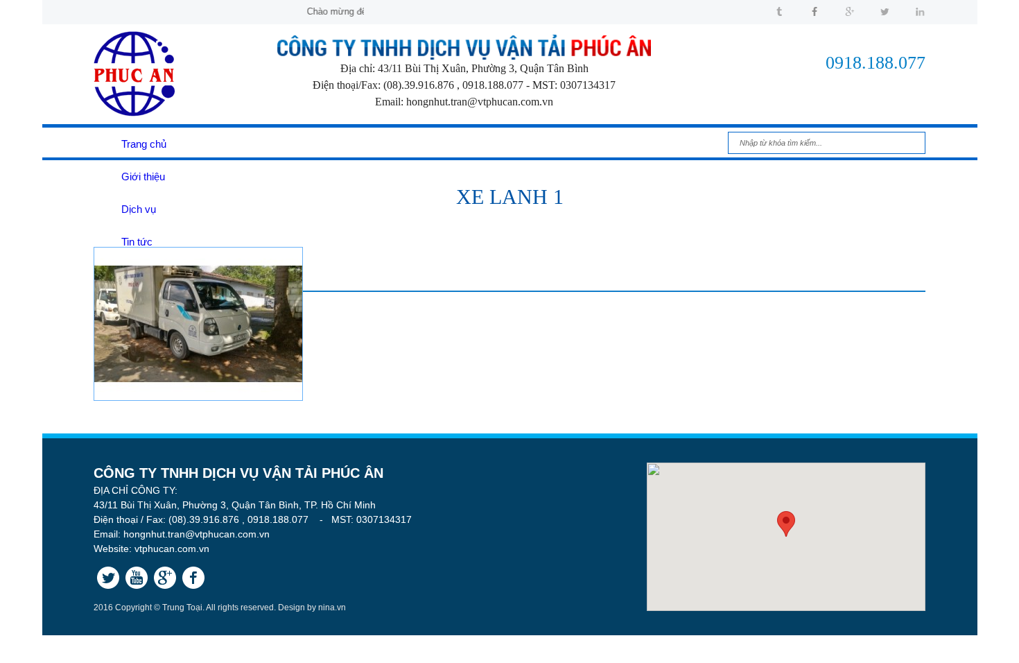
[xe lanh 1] (198, 397)
